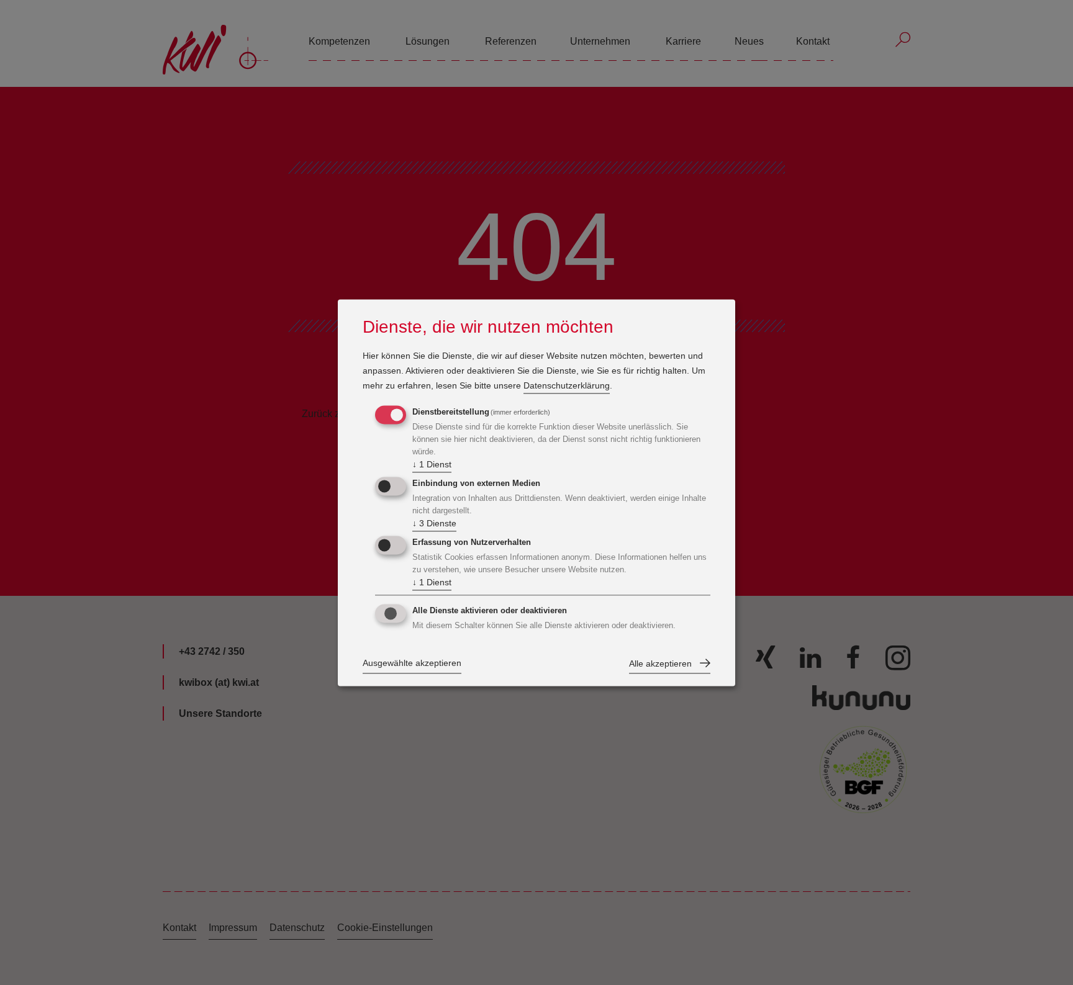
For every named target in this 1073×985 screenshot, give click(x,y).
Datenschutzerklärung (566, 386)
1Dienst (431, 465)
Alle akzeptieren (660, 663)
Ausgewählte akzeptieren (412, 663)
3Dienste (434, 524)
